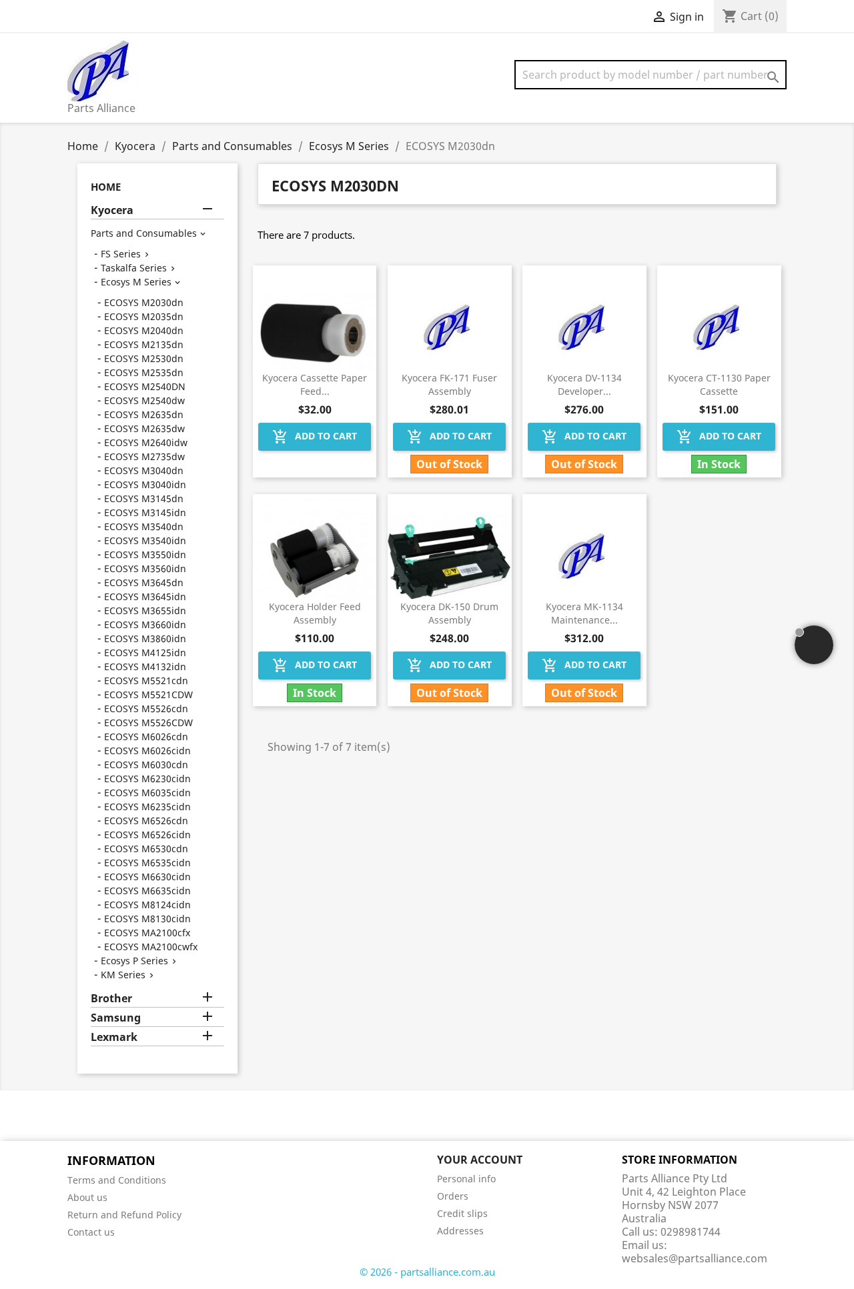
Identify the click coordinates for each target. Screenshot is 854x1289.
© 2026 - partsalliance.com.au (427, 1271)
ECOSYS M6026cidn (147, 750)
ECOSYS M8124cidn (147, 904)
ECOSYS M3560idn (145, 568)
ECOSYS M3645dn (143, 582)
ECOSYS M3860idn (145, 638)
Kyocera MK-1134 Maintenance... (584, 613)
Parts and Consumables (144, 233)
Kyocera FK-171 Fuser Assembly (449, 384)
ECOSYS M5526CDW (148, 722)
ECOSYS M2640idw (145, 442)
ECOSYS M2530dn (143, 358)
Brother (111, 999)
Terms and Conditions (116, 1180)
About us (87, 1197)
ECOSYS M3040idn (145, 484)
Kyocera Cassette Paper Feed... (314, 384)
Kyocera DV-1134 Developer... (584, 384)
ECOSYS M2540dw (144, 400)
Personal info (466, 1178)
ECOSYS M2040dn (143, 330)
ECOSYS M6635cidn (147, 890)
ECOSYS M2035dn (143, 316)
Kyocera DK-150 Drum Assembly (449, 613)
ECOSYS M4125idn (145, 652)
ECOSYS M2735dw (144, 456)
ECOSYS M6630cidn (147, 876)
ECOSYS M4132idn (145, 666)
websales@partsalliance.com (694, 1258)
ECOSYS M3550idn (145, 554)
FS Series (121, 253)
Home (106, 186)
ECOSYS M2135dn (143, 344)
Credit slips (462, 1213)
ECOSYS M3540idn (145, 540)
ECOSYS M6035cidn (147, 792)
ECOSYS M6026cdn (146, 736)
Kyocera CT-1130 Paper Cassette (719, 384)
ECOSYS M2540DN (144, 386)
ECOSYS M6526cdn (146, 820)
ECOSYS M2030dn (143, 302)
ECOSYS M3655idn (145, 610)
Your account (479, 1159)
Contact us (91, 1232)
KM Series (123, 974)
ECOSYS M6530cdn (146, 848)
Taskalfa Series (134, 267)
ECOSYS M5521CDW (148, 694)
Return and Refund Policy (124, 1214)
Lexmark (114, 1037)
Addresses (460, 1230)
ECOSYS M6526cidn (147, 834)
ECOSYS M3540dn (143, 526)
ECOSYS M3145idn (145, 512)
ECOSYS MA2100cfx (147, 932)
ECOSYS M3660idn (145, 624)
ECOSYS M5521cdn (146, 680)
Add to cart (314, 437)
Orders (452, 1196)
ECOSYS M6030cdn (146, 764)
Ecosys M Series (136, 281)
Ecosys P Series (134, 960)
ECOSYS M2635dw (144, 428)
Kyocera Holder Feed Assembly (315, 613)
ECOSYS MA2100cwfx (150, 946)
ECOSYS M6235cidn (147, 806)
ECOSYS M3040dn (143, 470)
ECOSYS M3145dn (143, 498)
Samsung (116, 1018)
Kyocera (112, 210)
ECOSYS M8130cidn (147, 918)
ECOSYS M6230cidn (147, 778)
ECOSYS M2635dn (143, 414)
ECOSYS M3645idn (145, 596)
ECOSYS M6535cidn (147, 862)
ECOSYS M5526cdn (146, 708)
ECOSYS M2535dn (143, 372)
